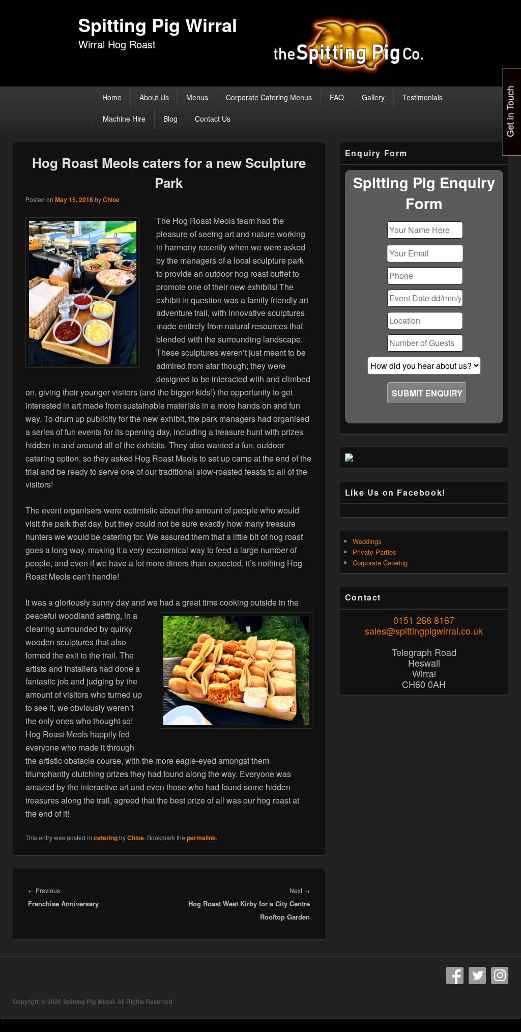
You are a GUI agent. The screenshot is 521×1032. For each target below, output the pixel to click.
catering (106, 837)
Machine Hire (124, 118)
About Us (154, 97)
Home (112, 97)
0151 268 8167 (423, 619)
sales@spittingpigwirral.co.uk (424, 630)
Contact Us (212, 118)
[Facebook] (455, 975)
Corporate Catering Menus (269, 97)
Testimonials (422, 97)
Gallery (373, 97)
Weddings (367, 541)
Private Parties (374, 552)
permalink (201, 837)
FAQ (337, 97)
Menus (197, 97)
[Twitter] (477, 975)
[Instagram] (499, 975)
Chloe (111, 199)
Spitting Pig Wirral (157, 24)
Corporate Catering (380, 562)
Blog (170, 118)
